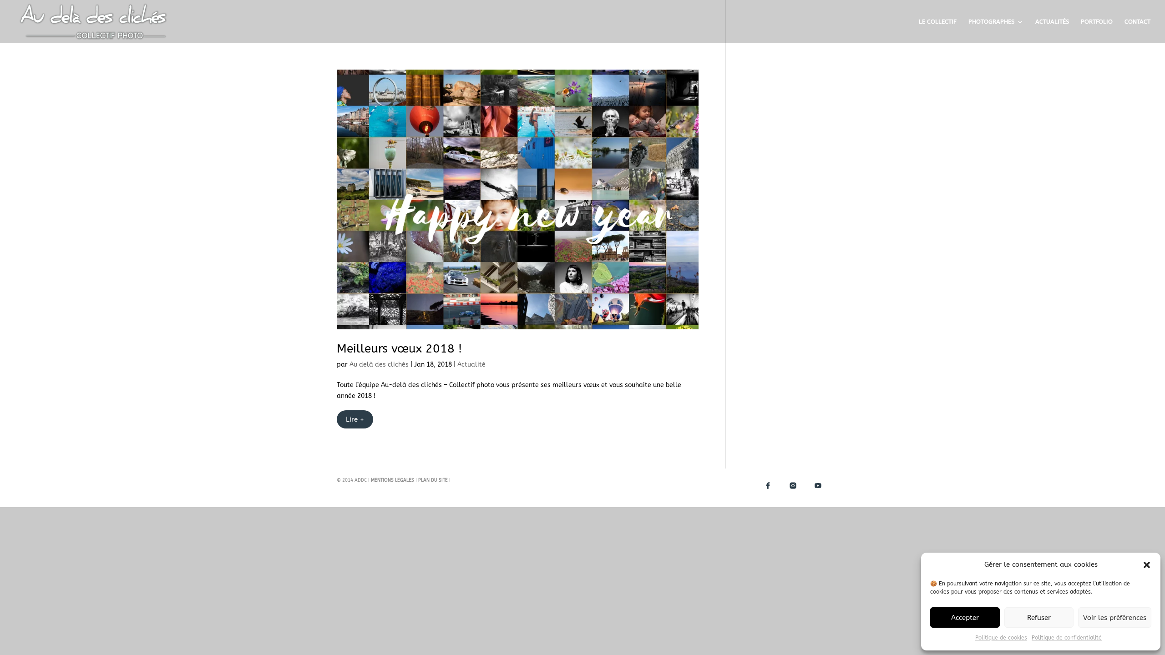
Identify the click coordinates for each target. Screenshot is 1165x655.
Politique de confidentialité (1067, 638)
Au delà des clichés (379, 364)
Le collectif (938, 22)
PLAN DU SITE (433, 480)
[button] (1146, 564)
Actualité (471, 364)
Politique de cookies (1001, 638)
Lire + (355, 419)
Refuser (1039, 618)
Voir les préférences (1114, 618)
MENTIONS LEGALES (392, 480)
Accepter (965, 618)
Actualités (1052, 22)
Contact (1137, 22)
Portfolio (1097, 22)
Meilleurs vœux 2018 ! (399, 349)
